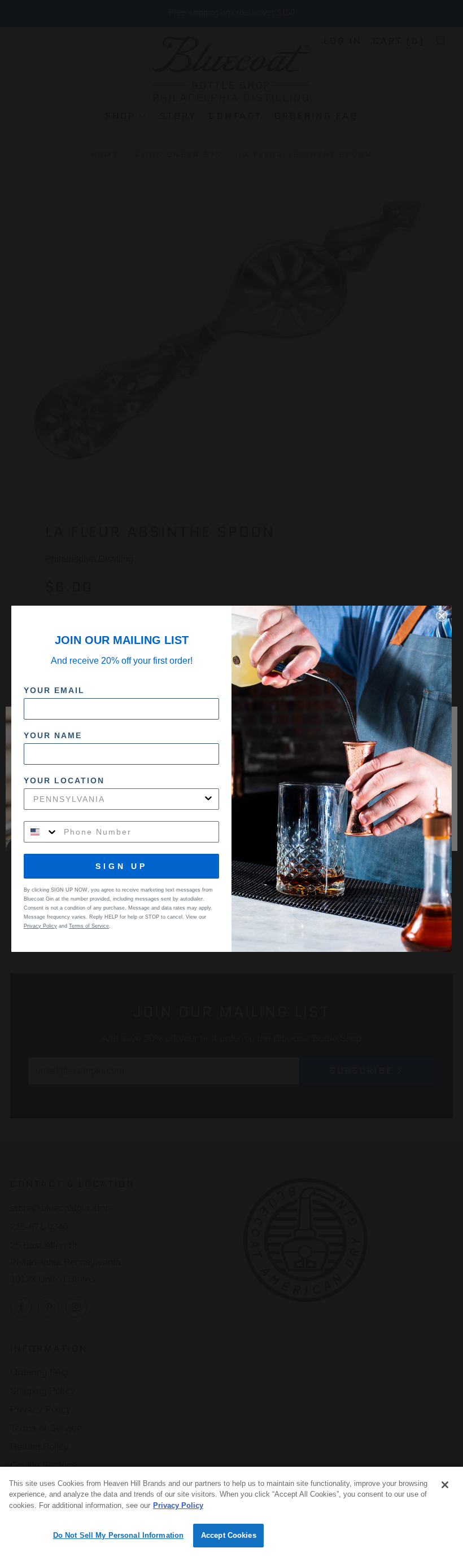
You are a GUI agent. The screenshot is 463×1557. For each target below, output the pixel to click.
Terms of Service (89, 926)
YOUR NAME (53, 735)
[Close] (445, 1484)
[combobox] (118, 799)
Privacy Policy (178, 1505)
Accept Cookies (228, 1535)
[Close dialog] (441, 615)
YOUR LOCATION (64, 780)
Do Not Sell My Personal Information (118, 1535)
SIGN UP (121, 866)
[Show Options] (208, 799)
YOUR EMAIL (54, 690)
